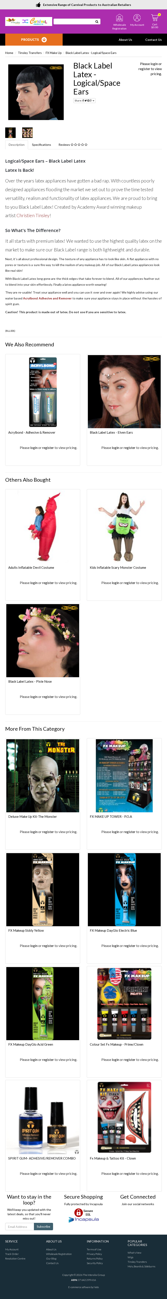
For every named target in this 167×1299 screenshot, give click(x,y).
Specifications (41, 144)
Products (30, 39)
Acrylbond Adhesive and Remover (47, 298)
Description (17, 144)
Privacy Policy (94, 1254)
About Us (125, 39)
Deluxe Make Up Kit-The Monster (32, 816)
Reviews (64, 144)
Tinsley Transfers (30, 53)
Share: (78, 100)
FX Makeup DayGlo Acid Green (30, 1044)
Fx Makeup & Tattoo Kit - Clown (113, 1158)
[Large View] (10, 132)
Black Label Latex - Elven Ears (111, 432)
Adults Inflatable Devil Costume (31, 567)
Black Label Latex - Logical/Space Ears (91, 53)
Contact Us (153, 39)
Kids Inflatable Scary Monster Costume (118, 567)
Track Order (12, 1254)
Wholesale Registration (59, 1254)
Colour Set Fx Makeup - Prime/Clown (116, 1044)
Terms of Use (94, 1249)
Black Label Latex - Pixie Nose (30, 681)
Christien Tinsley (33, 215)
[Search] (97, 21)
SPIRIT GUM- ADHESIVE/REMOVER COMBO (42, 1158)
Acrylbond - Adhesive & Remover (31, 432)
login (154, 64)
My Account (11, 1249)
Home (9, 53)
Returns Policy (95, 1258)
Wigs (130, 1257)
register (144, 69)
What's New (134, 1252)
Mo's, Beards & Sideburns (141, 1266)
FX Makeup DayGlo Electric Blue (113, 930)
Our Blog (51, 1258)
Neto (96, 1287)
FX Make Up (54, 53)
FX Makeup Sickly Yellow (26, 930)
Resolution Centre (15, 1258)
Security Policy (95, 1263)
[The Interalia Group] (28, 21)
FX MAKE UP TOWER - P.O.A (111, 816)
